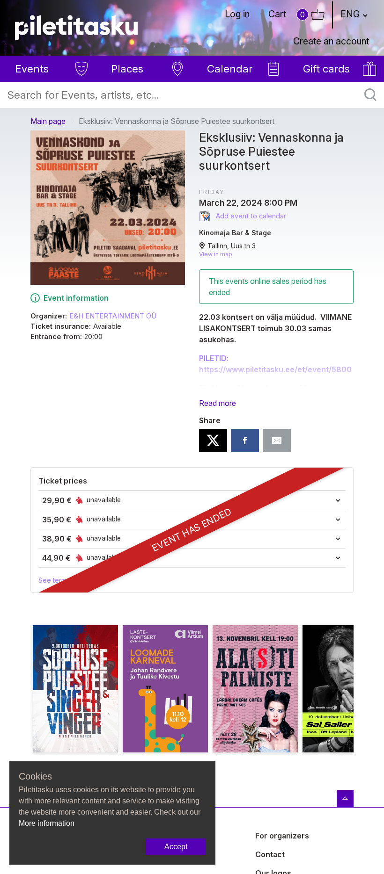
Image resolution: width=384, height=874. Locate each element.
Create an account (331, 41)
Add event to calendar (250, 216)
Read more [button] (217, 403)
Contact (270, 854)
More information (46, 823)
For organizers (282, 835)
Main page (48, 121)
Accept (175, 847)
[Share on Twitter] (213, 440)
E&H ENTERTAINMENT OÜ (112, 316)
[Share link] (277, 440)
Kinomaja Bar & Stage (235, 233)
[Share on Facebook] (245, 440)
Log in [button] (237, 14)
